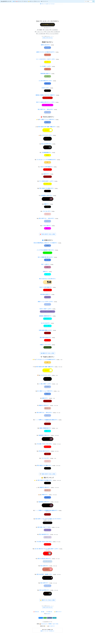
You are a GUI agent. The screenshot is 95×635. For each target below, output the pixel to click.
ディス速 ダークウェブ (39, 31)
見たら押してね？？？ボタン (46, 527)
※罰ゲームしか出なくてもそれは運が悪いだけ (47, 311)
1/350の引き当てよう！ (47, 318)
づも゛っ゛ (47, 274)
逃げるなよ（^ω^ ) (47, 446)
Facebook (50, 617)
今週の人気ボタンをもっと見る (48, 473)
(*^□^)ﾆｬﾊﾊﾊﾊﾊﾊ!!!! (46, 198)
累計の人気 (31, 1)
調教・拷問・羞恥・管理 (47, 169)
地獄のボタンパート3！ (47, 176)
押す (47, 162)
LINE (45, 617)
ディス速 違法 (46, 29)
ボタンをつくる (45, 1)
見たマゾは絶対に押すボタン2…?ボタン (47, 102)
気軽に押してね (47, 490)
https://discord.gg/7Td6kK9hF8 (52, 33)
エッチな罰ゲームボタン (47, 66)
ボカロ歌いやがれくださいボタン (46, 443)
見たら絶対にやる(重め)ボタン (48, 188)
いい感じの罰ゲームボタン (47, 383)
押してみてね (48, 47)
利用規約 (50, 623)
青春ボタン (48, 204)
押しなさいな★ (47, 423)
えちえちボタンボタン (49, 135)
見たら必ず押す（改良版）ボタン (46, 574)
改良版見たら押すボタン (48, 195)
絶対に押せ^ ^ (46, 593)
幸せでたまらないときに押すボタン (47, 278)
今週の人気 (25, 1)
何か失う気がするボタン (46, 451)
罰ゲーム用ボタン (47, 264)
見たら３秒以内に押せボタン (46, 558)
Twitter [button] (41, 617)
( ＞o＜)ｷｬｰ (46, 553)
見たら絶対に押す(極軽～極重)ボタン (48, 126)
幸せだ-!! (45, 282)
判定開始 (47, 245)
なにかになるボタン (47, 323)
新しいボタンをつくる (48, 37)
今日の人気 (19, 1)
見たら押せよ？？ (47, 138)
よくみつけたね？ (47, 297)
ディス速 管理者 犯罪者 (41, 33)
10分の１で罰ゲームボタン (47, 308)
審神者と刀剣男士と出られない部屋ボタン (47, 95)
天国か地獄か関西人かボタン (47, 330)
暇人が (48, 393)
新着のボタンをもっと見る (48, 353)
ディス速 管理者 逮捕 (56, 31)
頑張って (47, 228)
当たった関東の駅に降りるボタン (47, 257)
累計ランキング (58, 611)
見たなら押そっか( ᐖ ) (47, 183)
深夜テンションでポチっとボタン (47, 301)
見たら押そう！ (47, 61)
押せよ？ (47, 90)
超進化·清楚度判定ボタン (47, 428)
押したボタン (37, 1)
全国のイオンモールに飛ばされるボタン (47, 52)
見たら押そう (48, 386)
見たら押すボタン (46, 565)
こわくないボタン (48, 211)
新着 (15, 1)
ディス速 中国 (47, 31)
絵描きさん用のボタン (46, 405)
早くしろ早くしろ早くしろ (47, 561)
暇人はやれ (47, 453)
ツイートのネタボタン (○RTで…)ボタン (47, 59)
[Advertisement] (47, 12)
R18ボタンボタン (47, 87)
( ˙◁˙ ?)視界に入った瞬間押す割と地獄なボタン (48, 419)
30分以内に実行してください (47, 97)
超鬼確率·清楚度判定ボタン (47, 315)
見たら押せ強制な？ (46, 569)
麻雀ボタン (47, 271)
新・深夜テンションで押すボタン (48, 119)
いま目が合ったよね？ (47, 537)
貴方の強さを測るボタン (47, 337)
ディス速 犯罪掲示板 (54, 29)
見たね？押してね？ (47, 585)
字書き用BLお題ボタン (47, 73)
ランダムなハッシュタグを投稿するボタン (48, 159)
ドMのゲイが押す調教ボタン (48, 166)
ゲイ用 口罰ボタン (48, 225)
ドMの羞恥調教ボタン (48, 152)
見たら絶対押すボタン (46, 534)
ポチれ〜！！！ (47, 304)
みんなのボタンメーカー (6, 1)
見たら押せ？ (48, 497)
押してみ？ (47, 83)
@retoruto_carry (44, 623)
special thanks (55, 623)
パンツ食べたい (47, 206)
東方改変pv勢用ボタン (47, 294)
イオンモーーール (47, 54)
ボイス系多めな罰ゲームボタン (48, 181)
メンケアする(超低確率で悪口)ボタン (47, 250)
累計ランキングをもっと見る (48, 600)
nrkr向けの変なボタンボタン (47, 80)
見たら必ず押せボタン (48, 143)
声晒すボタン (47, 494)
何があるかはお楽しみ (47, 347)
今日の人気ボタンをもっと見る (48, 234)
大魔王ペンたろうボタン (47, 344)
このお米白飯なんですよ (47, 24)
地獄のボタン (48, 173)
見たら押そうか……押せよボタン (47, 109)
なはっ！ (47, 415)
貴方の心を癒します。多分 (47, 252)
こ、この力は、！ (47, 340)
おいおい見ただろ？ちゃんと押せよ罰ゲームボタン (48, 548)
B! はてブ (54, 617)
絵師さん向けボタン (47, 44)
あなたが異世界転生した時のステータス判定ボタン (47, 242)
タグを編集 (40, 29)
